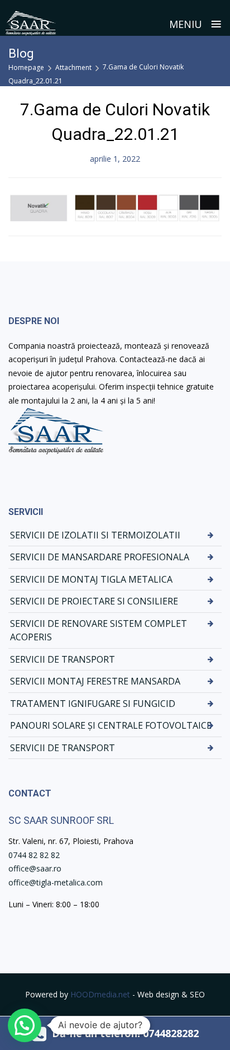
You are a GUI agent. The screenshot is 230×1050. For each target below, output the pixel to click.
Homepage (26, 67)
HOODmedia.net (100, 994)
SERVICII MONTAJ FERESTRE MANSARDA (95, 681)
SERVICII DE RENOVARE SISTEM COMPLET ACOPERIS (98, 630)
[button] (24, 1025)
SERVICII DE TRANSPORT (62, 659)
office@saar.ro (34, 868)
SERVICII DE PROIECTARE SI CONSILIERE (94, 601)
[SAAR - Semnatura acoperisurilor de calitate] (30, 23)
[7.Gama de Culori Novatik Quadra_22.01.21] (115, 206)
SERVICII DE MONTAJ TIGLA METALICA (91, 579)
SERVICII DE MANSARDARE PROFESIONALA (99, 557)
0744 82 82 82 (34, 855)
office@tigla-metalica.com (55, 882)
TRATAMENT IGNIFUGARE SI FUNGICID (92, 703)
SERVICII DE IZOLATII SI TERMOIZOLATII (95, 535)
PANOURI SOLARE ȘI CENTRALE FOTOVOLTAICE (111, 725)
